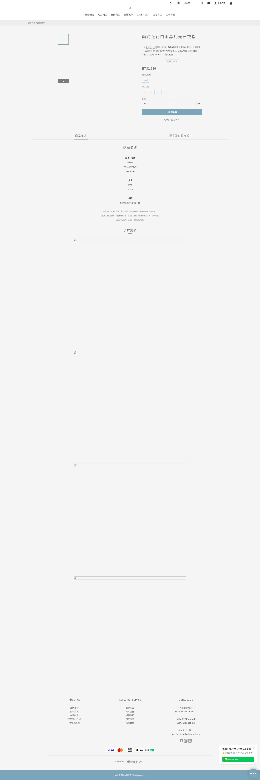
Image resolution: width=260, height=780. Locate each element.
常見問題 (130, 718)
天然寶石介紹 (74, 718)
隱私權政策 (74, 722)
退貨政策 (130, 715)
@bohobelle (190, 718)
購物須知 (130, 707)
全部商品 (32, 22)
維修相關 (130, 722)
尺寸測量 (130, 711)
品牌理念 (74, 707)
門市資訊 (74, 711)
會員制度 (74, 715)
